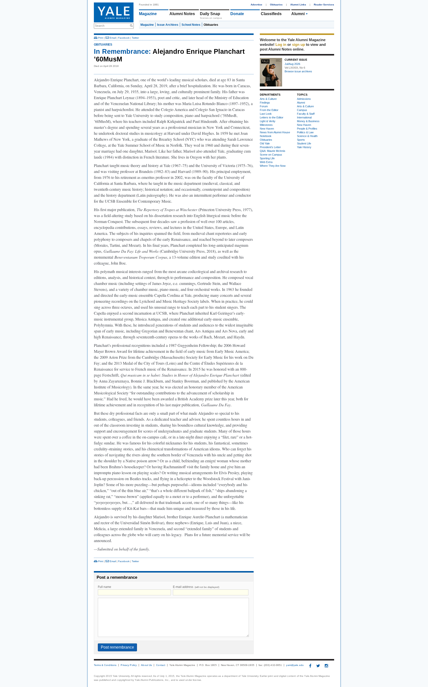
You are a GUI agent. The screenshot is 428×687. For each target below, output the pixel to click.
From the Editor (269, 110)
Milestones (266, 124)
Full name (104, 587)
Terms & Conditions (105, 665)
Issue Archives (167, 25)
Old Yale (265, 143)
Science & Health (307, 136)
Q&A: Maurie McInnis (272, 150)
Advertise (256, 4)
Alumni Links (298, 4)
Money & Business (308, 121)
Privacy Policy (129, 665)
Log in (280, 44)
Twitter (135, 37)
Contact (160, 665)
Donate (237, 14)
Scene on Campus (271, 154)
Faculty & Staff (306, 113)
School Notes (191, 25)
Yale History (304, 147)
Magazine (148, 14)
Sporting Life (267, 158)
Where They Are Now (273, 165)
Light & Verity (267, 121)
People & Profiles (307, 128)
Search (100, 25)
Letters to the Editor (271, 117)
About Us (146, 665)
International (304, 117)
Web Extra (266, 162)
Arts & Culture (268, 98)
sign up (298, 44)
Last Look (266, 113)
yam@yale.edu (295, 665)
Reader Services (324, 4)
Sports (301, 139)
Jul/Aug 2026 (292, 63)
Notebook (265, 136)
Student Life (304, 143)
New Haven (267, 128)
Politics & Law (305, 132)
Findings (265, 102)
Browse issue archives (298, 71)
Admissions (304, 98)
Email (112, 37)
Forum (264, 106)
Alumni (298, 14)
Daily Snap (210, 14)
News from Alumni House (275, 132)
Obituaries (276, 4)
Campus (302, 110)
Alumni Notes (182, 14)
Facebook (124, 37)
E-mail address (196, 587)
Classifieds (271, 14)
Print (100, 37)
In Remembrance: (122, 51)
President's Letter (270, 147)
